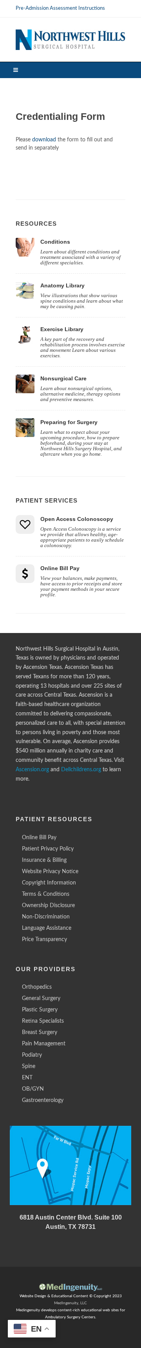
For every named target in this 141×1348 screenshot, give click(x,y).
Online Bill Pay (60, 568)
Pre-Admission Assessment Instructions (60, 8)
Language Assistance (46, 928)
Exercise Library (61, 329)
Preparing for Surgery (69, 422)
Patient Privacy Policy (48, 849)
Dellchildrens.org (81, 769)
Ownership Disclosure (48, 905)
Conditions (55, 242)
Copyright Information (49, 883)
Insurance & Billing (44, 860)
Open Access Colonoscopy (76, 519)
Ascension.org (32, 769)
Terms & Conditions (45, 894)
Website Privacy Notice (50, 871)
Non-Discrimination (46, 917)
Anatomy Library (62, 285)
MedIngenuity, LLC (70, 1303)
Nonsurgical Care (63, 378)
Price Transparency (44, 939)
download (44, 140)
